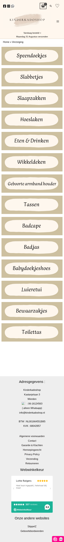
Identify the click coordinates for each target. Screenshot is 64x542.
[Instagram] (8, 6)
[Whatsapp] (12, 6)
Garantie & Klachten (32, 445)
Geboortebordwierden (32, 531)
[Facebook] (4, 6)
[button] (50, 6)
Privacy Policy (32, 454)
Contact (32, 440)
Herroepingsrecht (32, 449)
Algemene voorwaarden (32, 436)
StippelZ (32, 526)
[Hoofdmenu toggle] (57, 21)
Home (6, 42)
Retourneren (32, 463)
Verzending (32, 459)
